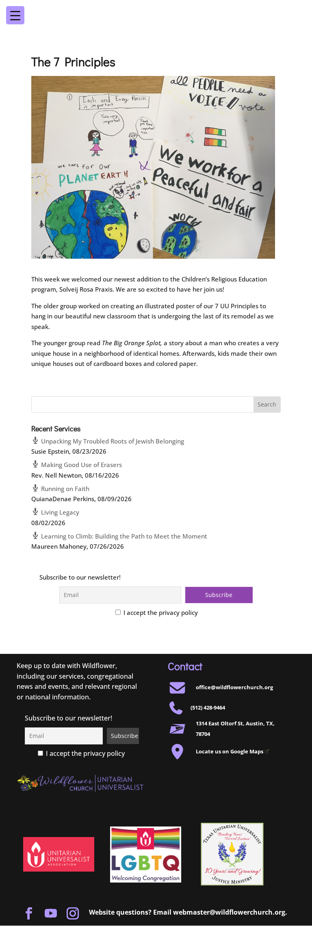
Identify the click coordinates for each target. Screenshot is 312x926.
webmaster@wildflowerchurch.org (229, 912)
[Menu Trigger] (291, 9)
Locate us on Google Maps (229, 751)
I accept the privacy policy (160, 612)
